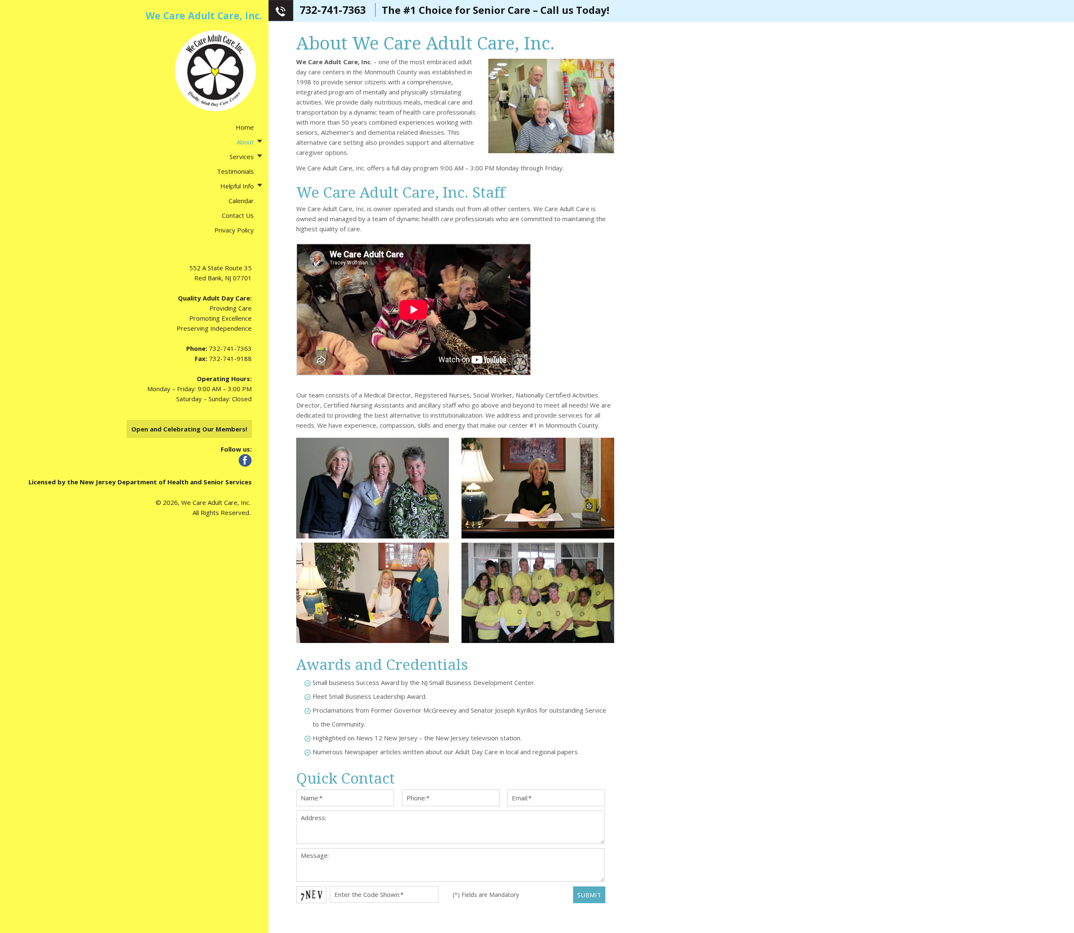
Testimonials (235, 171)
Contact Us (238, 215)
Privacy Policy (234, 230)
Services (241, 156)
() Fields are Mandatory (486, 895)
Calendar (241, 200)
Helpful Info (237, 186)
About (245, 142)
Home (245, 127)
